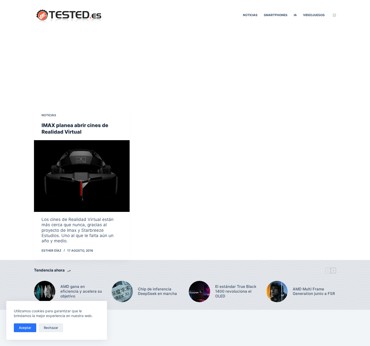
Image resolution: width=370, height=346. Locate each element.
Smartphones (275, 15)
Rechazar (51, 328)
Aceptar (25, 328)
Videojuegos (314, 15)
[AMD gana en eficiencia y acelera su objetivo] (44, 291)
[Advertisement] (185, 68)
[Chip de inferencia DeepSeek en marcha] (122, 291)
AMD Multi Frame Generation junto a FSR (314, 291)
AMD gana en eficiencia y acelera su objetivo (81, 291)
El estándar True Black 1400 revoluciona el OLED (235, 291)
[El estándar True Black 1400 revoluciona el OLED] (199, 291)
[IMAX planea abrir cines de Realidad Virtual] (82, 176)
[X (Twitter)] (334, 15)
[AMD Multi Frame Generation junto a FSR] (277, 291)
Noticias (250, 15)
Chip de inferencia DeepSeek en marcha (157, 291)
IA (295, 15)
